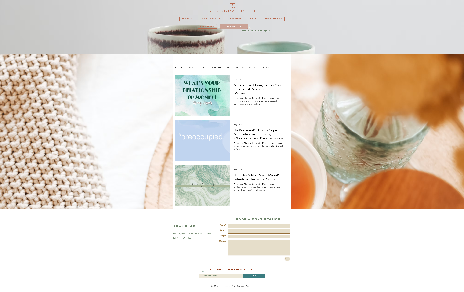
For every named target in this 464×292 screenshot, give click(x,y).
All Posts (178, 67)
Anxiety (190, 67)
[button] (286, 67)
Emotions (240, 67)
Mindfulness (217, 67)
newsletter (245, 269)
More (264, 67)
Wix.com (250, 286)
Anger (229, 67)
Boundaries (253, 67)
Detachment (202, 67)
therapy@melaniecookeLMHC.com (192, 233)
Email (201, 272)
